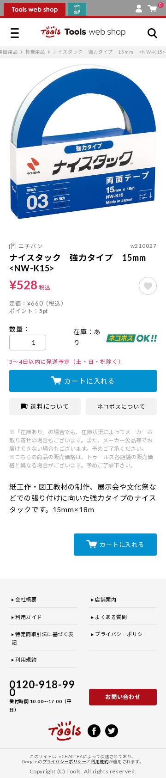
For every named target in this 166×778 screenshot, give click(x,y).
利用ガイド (28, 617)
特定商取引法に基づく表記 (43, 638)
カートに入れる (89, 381)
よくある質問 (111, 617)
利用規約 (25, 659)
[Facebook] (94, 730)
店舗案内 (105, 599)
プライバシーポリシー (121, 634)
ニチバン (30, 246)
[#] (148, 286)
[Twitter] (111, 730)
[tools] (64, 727)
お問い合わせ (123, 696)
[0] (152, 6)
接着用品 (35, 52)
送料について (49, 406)
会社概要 (25, 599)
